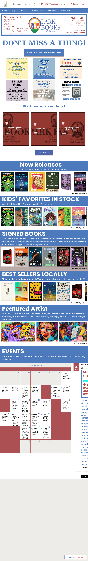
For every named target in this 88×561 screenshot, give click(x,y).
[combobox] (18, 4)
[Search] (35, 4)
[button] (54, 4)
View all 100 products (79, 193)
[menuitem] (4, 10)
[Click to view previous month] (3, 365)
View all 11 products (79, 343)
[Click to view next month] (68, 365)
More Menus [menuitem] (65, 10)
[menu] (44, 10)
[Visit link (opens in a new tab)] (17, 68)
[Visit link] (71, 90)
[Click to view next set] (4, 182)
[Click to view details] (7, 181)
